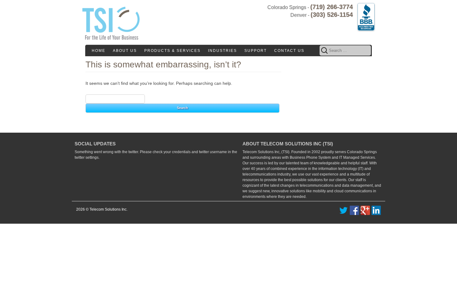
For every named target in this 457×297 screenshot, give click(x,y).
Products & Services (172, 50)
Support (255, 50)
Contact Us (289, 50)
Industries (222, 50)
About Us (125, 50)
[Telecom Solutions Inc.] (111, 22)
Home (98, 50)
